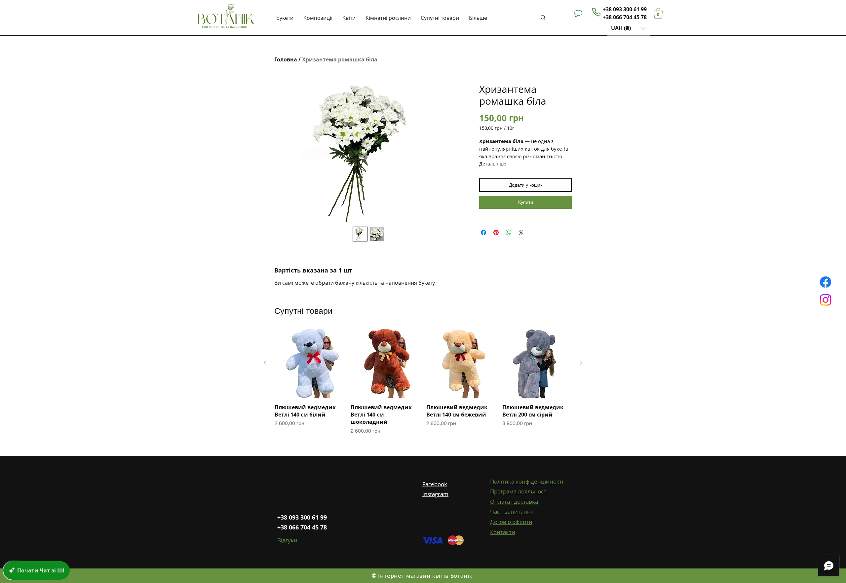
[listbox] (628, 28)
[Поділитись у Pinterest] (496, 233)
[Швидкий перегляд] (309, 363)
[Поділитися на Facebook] (483, 233)
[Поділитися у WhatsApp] (509, 233)
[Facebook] (825, 282)
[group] (423, 382)
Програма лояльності (519, 491)
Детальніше (492, 164)
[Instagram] (825, 300)
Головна (285, 59)
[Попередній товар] (265, 363)
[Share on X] (521, 233)
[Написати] (578, 13)
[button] (628, 28)
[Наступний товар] (581, 363)
